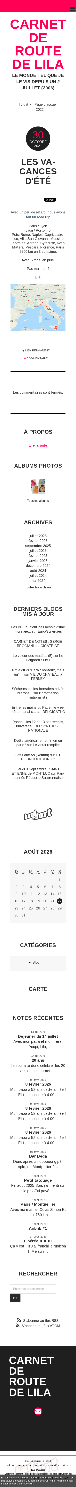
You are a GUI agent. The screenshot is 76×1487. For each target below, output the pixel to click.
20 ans (38, 1060)
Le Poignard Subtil (44, 658)
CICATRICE (50, 646)
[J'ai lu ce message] (72, 1477)
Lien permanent (37, 350)
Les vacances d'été (38, 171)
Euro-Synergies (50, 631)
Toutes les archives (38, 587)
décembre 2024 (38, 566)
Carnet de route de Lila (38, 44)
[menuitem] (25, 104)
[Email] (38, 1411)
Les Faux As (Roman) (32, 755)
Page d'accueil (45, 104)
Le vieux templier (46, 745)
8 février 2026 (38, 1084)
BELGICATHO (54, 712)
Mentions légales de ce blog (44, 1474)
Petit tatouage (38, 1180)
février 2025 (38, 556)
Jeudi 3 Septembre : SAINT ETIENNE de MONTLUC (36, 771)
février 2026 (38, 541)
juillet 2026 (38, 536)
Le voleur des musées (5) (32, 656)
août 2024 (38, 571)
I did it (23, 104)
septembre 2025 (38, 546)
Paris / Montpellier (38, 1204)
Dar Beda (38, 1156)
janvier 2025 (38, 561)
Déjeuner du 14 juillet (38, 1036)
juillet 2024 (38, 575)
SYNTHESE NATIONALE (44, 728)
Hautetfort (46, 1461)
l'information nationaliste (44, 695)
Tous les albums (38, 500)
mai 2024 (38, 580)
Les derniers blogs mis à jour (18, 1465)
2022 (40, 109)
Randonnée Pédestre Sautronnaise (38, 775)
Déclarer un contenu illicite (17, 1474)
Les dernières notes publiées (46, 1465)
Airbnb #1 (38, 1228)
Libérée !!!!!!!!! (38, 1241)
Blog (36, 962)
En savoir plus (26, 1483)
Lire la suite (38, 445)
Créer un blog (31, 1461)
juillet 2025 (38, 551)
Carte (38, 989)
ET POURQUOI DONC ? (41, 757)
